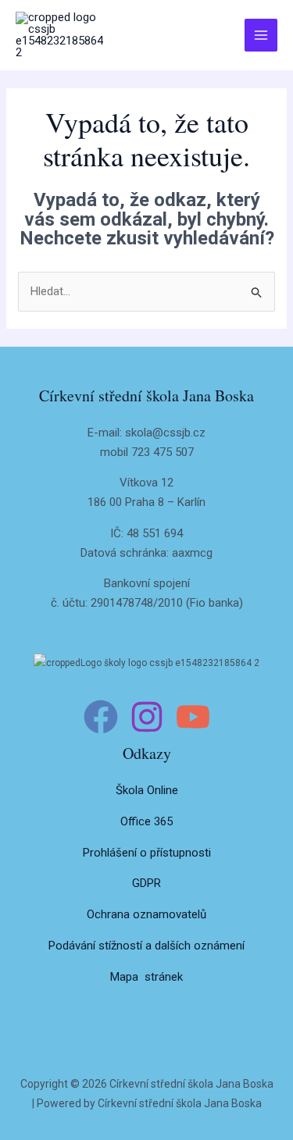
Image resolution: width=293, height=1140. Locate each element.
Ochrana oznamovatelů (146, 914)
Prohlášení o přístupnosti (147, 853)
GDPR (146, 883)
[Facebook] (101, 717)
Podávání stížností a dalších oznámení (146, 946)
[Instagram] (147, 717)
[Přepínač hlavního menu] (261, 35)
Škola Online (147, 790)
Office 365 (146, 821)
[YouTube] (193, 717)
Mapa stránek (146, 977)
